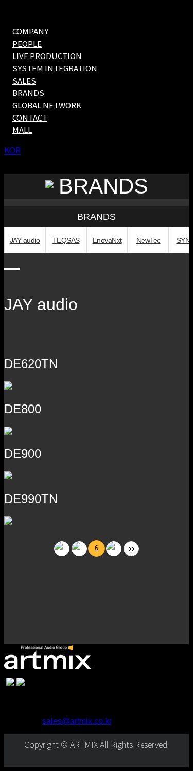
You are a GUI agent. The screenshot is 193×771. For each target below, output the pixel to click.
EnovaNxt (107, 240)
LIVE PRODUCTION (47, 55)
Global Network (46, 105)
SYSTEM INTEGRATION (54, 68)
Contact (29, 117)
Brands (28, 92)
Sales (24, 80)
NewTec (148, 240)
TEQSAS (66, 240)
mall (22, 129)
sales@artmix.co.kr (77, 721)
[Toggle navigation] (7, 13)
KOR (12, 150)
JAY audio (25, 240)
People (27, 43)
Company (30, 31)
